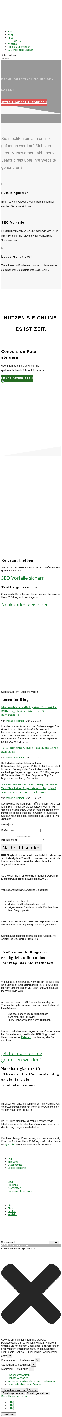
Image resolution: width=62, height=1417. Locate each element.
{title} (11, 1402)
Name (4, 824)
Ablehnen (33, 1390)
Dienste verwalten (18, 1378)
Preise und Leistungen (20, 1191)
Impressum (14, 1161)
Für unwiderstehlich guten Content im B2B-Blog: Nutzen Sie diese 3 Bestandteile (29, 711)
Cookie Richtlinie (17, 1167)
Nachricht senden (22, 847)
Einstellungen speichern (38, 1393)
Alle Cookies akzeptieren (14, 1390)
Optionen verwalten (19, 1375)
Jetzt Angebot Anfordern (24, 102)
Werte (17, 40)
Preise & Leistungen (19, 46)
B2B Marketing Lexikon (20, 49)
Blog (10, 34)
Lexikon (12, 1211)
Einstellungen (9, 1414)
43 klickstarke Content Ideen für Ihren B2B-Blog (30, 749)
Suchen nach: (8, 1242)
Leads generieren (17, 378)
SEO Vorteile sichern (23, 578)
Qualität (9, 1144)
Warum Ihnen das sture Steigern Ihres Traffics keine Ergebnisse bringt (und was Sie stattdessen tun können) (29, 788)
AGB (10, 1158)
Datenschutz (15, 1164)
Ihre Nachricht (9, 839)
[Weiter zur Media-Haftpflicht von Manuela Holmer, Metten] (6, 1228)
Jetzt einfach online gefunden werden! (21, 1056)
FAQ (10, 1205)
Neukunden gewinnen (25, 604)
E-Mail (4, 830)
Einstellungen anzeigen (13, 1393)
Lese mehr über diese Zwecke (24, 1384)
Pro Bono (13, 1185)
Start (11, 31)
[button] (31, 1294)
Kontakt (12, 43)
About (11, 37)
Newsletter (14, 1188)
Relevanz (26, 1037)
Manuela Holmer (15, 720)
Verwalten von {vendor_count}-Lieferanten (31, 1381)
